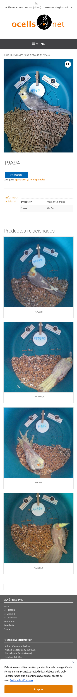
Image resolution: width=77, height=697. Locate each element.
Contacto (8, 629)
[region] (38, 678)
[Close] (73, 662)
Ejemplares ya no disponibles (26, 55)
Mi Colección (10, 617)
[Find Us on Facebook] (40, 3)
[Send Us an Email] (36, 3)
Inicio (6, 55)
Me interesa (16, 175)
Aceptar (38, 689)
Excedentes (10, 625)
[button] (68, 64)
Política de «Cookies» (21, 680)
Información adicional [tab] (10, 199)
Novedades (10, 621)
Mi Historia (9, 610)
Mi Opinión (9, 613)
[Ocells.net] (38, 22)
